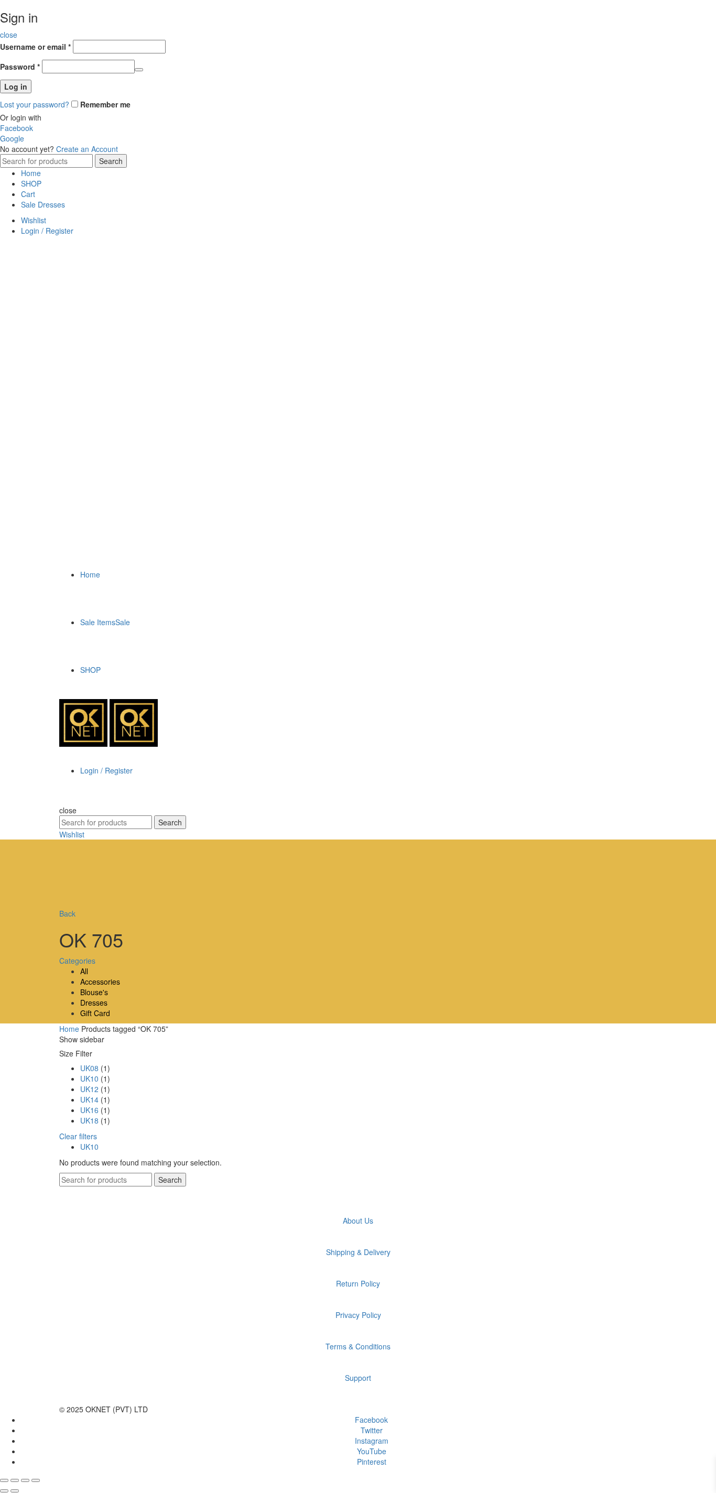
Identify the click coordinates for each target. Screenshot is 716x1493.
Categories (77, 960)
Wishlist (33, 220)
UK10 (89, 1078)
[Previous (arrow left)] (4, 1490)
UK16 (89, 1110)
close (8, 34)
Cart (28, 194)
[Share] (14, 1480)
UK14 (89, 1099)
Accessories (100, 981)
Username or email (35, 46)
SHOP (31, 183)
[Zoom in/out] (35, 1480)
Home (31, 173)
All (84, 971)
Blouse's (94, 992)
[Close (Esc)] (4, 1480)
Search (111, 161)
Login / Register (47, 230)
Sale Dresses (43, 204)
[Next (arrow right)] (14, 1490)
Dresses (93, 1002)
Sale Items (105, 622)
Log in (15, 86)
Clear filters (78, 1136)
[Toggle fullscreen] (25, 1480)
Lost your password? (34, 104)
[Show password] (139, 69)
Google (12, 138)
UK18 (89, 1120)
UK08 (89, 1068)
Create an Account (87, 149)
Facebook (16, 128)
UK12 (89, 1089)
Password (20, 66)
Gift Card (95, 1013)
